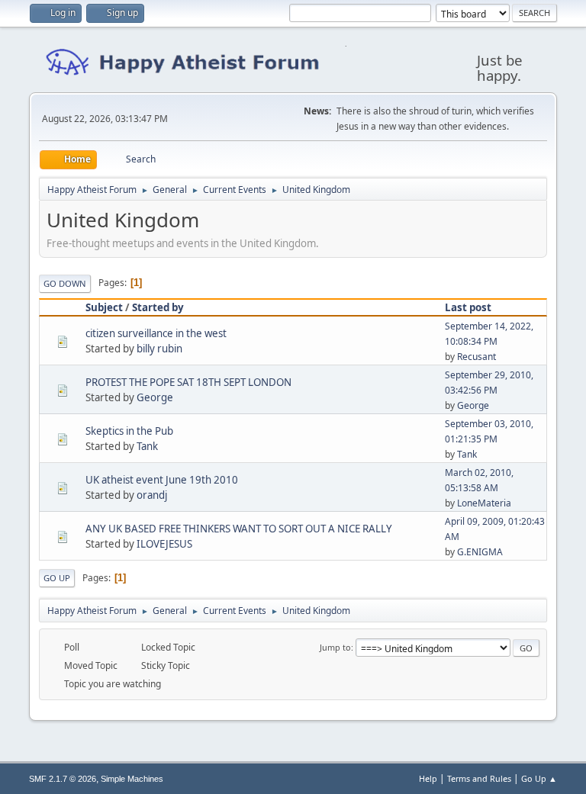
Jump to (335, 647)
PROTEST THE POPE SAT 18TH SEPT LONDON (188, 382)
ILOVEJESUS (164, 544)
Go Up (56, 577)
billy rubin (159, 348)
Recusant (476, 356)
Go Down (64, 283)
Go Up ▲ (539, 778)
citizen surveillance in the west (156, 333)
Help (428, 778)
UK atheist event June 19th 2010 (161, 480)
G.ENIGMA (480, 551)
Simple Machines (132, 778)
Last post (468, 307)
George (155, 397)
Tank (147, 446)
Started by (158, 307)
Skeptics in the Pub (129, 431)
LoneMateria (484, 503)
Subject (104, 307)
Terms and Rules (479, 778)
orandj (152, 495)
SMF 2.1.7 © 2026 (62, 778)
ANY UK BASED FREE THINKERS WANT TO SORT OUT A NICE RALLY (238, 528)
